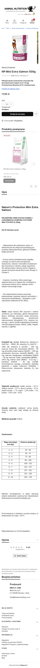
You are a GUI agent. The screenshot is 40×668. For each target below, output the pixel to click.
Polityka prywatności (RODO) (12, 642)
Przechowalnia (7, 618)
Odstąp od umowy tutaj (10, 629)
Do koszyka (9, 181)
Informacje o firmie (8, 653)
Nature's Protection (32, 28)
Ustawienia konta (8, 615)
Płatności (5, 627)
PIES (7, 28)
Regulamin (5, 640)
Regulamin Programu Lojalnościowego (15, 644)
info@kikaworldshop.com (20, 597)
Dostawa (5, 631)
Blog (3, 658)
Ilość (3, 100)
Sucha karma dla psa (18, 28)
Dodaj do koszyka (17, 114)
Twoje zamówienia (8, 613)
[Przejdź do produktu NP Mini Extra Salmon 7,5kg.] (20, 150)
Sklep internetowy (17, 665)
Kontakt (4, 656)
